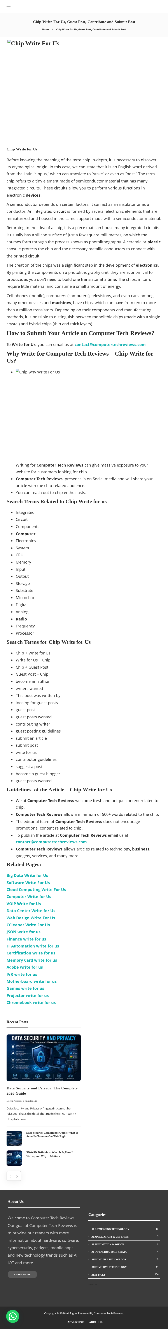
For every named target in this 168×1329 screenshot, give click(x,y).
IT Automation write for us (33, 946)
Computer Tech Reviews (108, 1313)
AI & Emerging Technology (125, 1228)
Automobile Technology (125, 1259)
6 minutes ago (30, 1100)
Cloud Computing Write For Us (36, 889)
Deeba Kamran (14, 1100)
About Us (96, 1322)
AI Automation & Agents (125, 1244)
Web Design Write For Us (31, 917)
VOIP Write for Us (24, 903)
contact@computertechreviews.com (51, 841)
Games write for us (25, 988)
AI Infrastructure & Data (125, 1251)
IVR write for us (22, 974)
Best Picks (125, 1274)
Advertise (75, 1322)
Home (45, 29)
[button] (12, 1316)
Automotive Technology (125, 1266)
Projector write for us (28, 995)
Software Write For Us (28, 882)
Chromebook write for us (31, 1002)
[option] (44, 1100)
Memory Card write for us (32, 960)
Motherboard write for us (32, 981)
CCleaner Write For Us (28, 924)
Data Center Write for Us (31, 910)
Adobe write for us (25, 967)
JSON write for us (23, 931)
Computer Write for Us (29, 896)
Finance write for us (26, 939)
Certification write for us (31, 953)
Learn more (22, 1274)
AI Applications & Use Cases (125, 1236)
